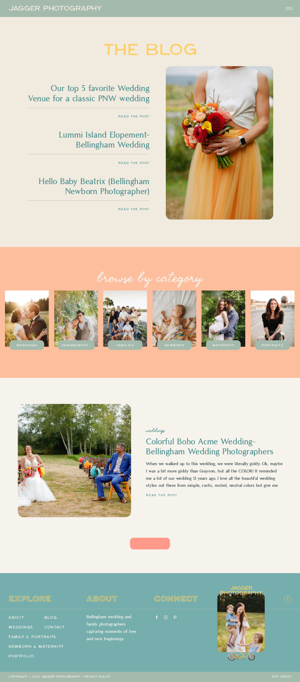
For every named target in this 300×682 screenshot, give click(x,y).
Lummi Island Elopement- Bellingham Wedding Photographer (104, 145)
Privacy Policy (97, 676)
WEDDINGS (155, 430)
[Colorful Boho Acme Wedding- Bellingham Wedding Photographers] (74, 460)
